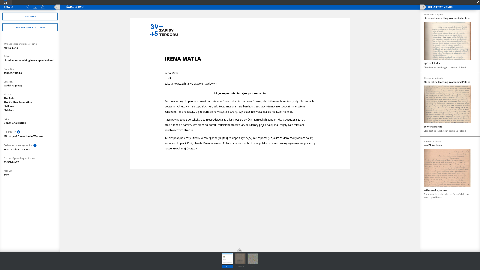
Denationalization (15, 122)
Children (9, 110)
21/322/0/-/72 (11, 162)
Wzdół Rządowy (13, 85)
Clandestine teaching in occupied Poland (28, 60)
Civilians (9, 106)
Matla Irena (11, 48)
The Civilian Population (18, 102)
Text (6, 174)
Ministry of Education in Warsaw (23, 136)
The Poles (9, 98)
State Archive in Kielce (17, 149)
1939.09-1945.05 (13, 73)
